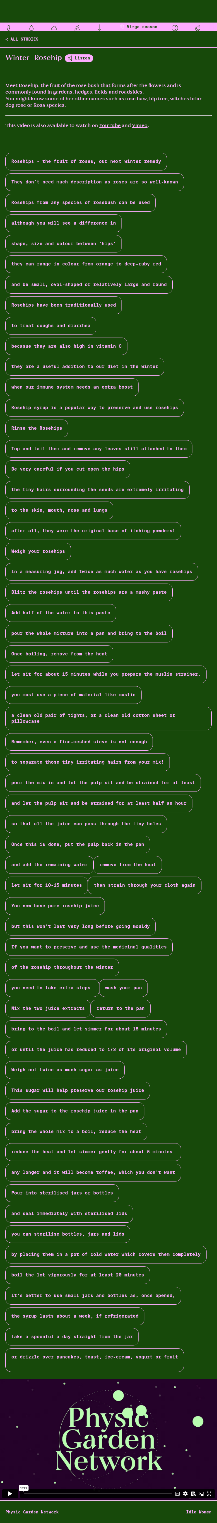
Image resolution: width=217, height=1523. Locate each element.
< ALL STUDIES (21, 39)
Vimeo (139, 125)
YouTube (110, 125)
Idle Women (199, 1512)
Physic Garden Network (32, 1512)
